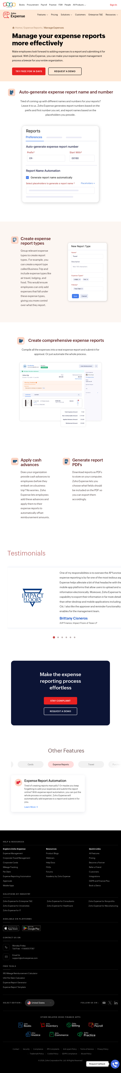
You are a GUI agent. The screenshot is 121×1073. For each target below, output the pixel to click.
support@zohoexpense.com (25, 958)
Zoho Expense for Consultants (60, 901)
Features (41, 14)
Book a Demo (95, 885)
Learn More (30, 810)
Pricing (54, 14)
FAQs (48, 867)
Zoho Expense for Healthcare (60, 906)
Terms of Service (87, 1049)
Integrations (94, 876)
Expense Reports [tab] (61, 764)
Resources (111, 14)
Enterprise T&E (96, 14)
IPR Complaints (53, 1049)
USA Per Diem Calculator (14, 978)
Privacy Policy (102, 1049)
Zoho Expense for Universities (16, 906)
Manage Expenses (54, 27)
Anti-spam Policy (70, 1049)
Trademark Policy (37, 1054)
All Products (78, 5)
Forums (49, 872)
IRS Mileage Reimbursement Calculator (20, 973)
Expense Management (13, 853)
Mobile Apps (8, 885)
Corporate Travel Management (16, 858)
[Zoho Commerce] (58, 1034)
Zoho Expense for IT (12, 910)
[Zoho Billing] (73, 1025)
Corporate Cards (10, 863)
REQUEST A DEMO (65, 71)
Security (26, 1049)
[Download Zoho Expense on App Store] (11, 928)
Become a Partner (97, 863)
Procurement (33, 5)
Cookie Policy (52, 1054)
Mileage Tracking (10, 867)
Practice (52, 5)
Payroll (44, 5)
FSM (60, 5)
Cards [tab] (30, 764)
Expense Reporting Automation (17, 876)
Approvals (7, 881)
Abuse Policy (86, 1054)
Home (18, 27)
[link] (68, 5)
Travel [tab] (91, 764)
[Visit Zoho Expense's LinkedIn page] (116, 1003)
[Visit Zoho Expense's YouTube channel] (104, 1003)
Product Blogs (52, 853)
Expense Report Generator (15, 982)
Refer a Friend (95, 867)
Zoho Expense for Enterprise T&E (17, 901)
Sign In (113, 5)
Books (22, 5)
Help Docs (50, 863)
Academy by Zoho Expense (58, 876)
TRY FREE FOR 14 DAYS (29, 71)
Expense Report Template (14, 987)
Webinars (50, 858)
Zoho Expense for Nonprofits (102, 901)
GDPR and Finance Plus (99, 881)
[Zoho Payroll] (96, 1025)
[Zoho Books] (24, 1025)
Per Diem (7, 872)
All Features (94, 853)
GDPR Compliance (69, 1054)
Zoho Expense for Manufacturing (103, 906)
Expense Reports (33, 27)
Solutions (65, 14)
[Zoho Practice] (86, 1034)
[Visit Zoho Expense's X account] (110, 1003)
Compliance (38, 1049)
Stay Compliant (60, 700)
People (68, 5)
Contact (16, 1049)
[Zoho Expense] (14, 15)
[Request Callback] (115, 1064)
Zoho (9, 5)
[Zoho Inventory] (49, 1025)
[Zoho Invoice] (33, 1034)
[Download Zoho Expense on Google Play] (31, 928)
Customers (80, 14)
